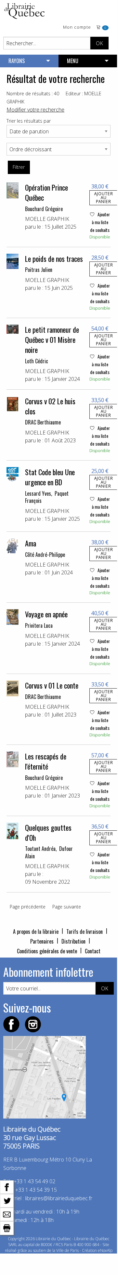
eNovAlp (105, 1250)
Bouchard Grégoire (44, 209)
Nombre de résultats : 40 (33, 93)
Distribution (73, 941)
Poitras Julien (38, 270)
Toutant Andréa (40, 848)
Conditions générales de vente (47, 951)
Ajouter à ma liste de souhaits (100, 222)
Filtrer (19, 167)
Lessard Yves (38, 493)
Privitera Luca (39, 625)
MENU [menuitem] (72, 61)
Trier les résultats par (29, 121)
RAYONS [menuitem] (16, 61)
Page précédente (28, 907)
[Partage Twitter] (7, 1200)
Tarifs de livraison (84, 931)
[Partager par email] (7, 1213)
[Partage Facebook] (7, 1186)
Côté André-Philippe (45, 554)
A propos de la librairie (36, 931)
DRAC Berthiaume (43, 422)
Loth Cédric (36, 361)
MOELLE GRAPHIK (47, 218)
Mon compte (77, 27)
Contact (92, 951)
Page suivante (66, 907)
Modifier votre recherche (35, 109)
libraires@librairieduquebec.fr (58, 1198)
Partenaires (42, 941)
